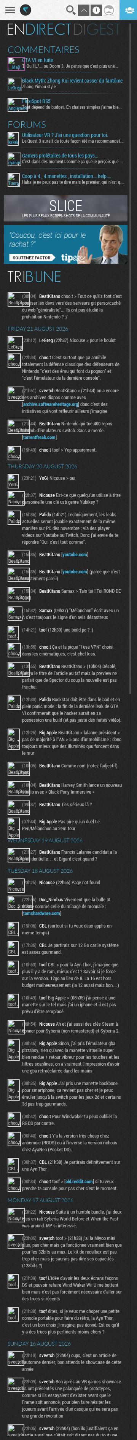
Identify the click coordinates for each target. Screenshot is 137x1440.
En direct (39, 29)
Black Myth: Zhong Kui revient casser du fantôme (72, 81)
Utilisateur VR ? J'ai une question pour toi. (65, 135)
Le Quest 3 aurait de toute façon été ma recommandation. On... (73, 140)
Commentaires (44, 49)
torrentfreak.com (39, 437)
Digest (96, 29)
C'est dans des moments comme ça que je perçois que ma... (73, 161)
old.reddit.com (79, 1181)
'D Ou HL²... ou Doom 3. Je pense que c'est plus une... (70, 65)
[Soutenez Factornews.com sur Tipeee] (65, 262)
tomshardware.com (41, 913)
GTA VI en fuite (37, 60)
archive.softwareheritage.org (50, 404)
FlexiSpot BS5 (36, 101)
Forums (27, 124)
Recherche (71, 10)
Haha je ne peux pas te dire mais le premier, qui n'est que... (73, 182)
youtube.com (74, 554)
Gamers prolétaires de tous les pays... (60, 156)
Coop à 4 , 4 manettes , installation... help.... (66, 176)
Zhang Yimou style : (40, 86)
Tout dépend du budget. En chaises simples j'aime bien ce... (73, 107)
